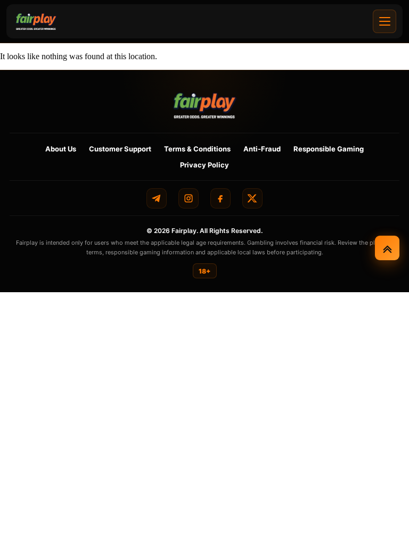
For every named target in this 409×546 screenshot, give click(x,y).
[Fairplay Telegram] (156, 198)
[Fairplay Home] (205, 105)
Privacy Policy (204, 164)
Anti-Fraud (262, 148)
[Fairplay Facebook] (220, 198)
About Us (60, 148)
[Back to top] (387, 248)
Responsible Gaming (328, 148)
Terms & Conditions (197, 148)
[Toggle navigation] (384, 21)
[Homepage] (36, 21)
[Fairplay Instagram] (188, 198)
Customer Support (120, 148)
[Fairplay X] (252, 198)
